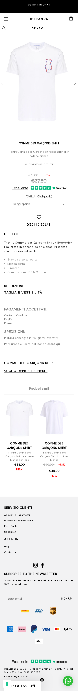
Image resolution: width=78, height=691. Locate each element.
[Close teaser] (42, 680)
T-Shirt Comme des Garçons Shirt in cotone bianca (54, 456)
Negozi (8, 546)
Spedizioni (13, 286)
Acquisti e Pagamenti (17, 515)
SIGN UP (66, 598)
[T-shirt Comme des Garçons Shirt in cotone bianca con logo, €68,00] (19, 418)
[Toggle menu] (5, 18)
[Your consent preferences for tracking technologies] (7, 684)
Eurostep (23, 676)
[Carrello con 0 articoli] (71, 19)
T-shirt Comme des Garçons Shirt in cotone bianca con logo (19, 456)
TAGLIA (39, 196)
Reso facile (10, 526)
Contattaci (10, 552)
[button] (22, 686)
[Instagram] (35, 567)
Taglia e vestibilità (23, 292)
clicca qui (54, 344)
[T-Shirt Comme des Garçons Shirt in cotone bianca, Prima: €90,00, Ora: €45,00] (54, 418)
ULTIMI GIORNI (39, 4)
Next (72, 80)
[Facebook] (42, 567)
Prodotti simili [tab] (39, 389)
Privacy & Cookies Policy (19, 520)
